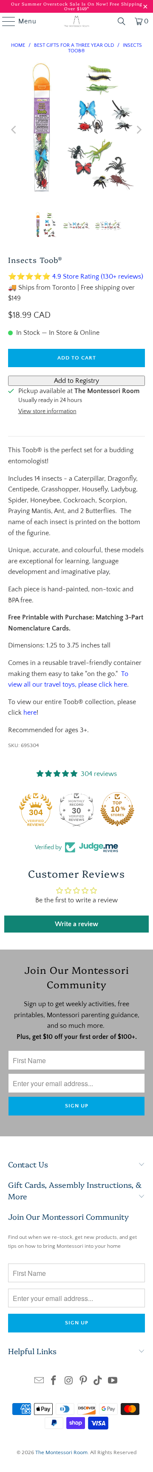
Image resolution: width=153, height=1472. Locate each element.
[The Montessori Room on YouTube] (113, 1381)
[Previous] (14, 129)
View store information (47, 411)
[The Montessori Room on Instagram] (68, 1381)
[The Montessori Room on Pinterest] (83, 1381)
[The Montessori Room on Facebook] (54, 1381)
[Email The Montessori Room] (39, 1381)
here (30, 712)
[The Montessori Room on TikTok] (98, 1381)
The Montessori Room (61, 1452)
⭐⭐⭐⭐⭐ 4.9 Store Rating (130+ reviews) (75, 276)
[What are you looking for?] (121, 21)
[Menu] (4, 21)
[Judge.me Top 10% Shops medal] (117, 809)
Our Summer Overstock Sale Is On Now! (60, 4)
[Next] (138, 129)
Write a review (76, 924)
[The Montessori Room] (76, 21)
